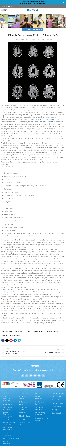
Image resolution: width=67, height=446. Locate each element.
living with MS (7, 331)
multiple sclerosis (52, 331)
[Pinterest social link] (11, 340)
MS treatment (38, 331)
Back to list (32, 351)
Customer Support (58, 403)
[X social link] (7, 340)
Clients (37, 393)
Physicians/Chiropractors (11, 438)
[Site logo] (33, 10)
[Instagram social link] (26, 375)
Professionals (7, 404)
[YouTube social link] (31, 375)
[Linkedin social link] (15, 340)
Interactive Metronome (29, 39)
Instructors (22, 413)
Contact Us (55, 400)
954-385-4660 (9, 6)
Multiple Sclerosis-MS (35, 29)
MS (29, 331)
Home (3, 26)
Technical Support (58, 393)
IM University (23, 393)
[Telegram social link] (19, 340)
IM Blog (10, 26)
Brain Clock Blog (57, 413)
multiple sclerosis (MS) (46, 119)
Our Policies (23, 419)
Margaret (4, 289)
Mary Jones (20, 331)
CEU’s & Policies (24, 416)
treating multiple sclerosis (11, 335)
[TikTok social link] (43, 375)
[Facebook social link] (2, 340)
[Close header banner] (64, 2)
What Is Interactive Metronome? (6, 398)
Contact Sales (56, 396)
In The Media (56, 406)
